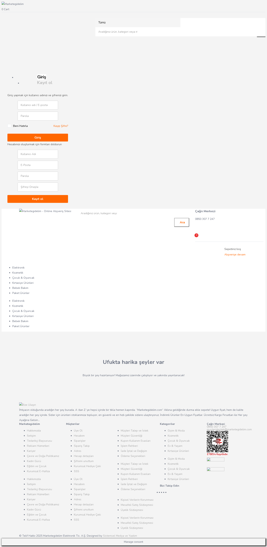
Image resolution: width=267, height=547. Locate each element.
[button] (133, 9)
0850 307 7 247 (216, 427)
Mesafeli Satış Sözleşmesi (137, 505)
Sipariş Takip (82, 446)
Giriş (41, 77)
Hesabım (79, 436)
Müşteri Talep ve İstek (134, 430)
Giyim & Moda (176, 430)
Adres (77, 451)
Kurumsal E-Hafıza (38, 471)
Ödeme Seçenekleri (133, 456)
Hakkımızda (34, 430)
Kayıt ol (44, 83)
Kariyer (31, 451)
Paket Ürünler (21, 293)
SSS (76, 471)
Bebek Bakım (20, 288)
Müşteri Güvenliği (131, 436)
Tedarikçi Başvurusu (39, 441)
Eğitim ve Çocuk (37, 466)
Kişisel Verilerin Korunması (137, 500)
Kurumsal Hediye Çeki (87, 466)
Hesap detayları (84, 456)
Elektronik (18, 267)
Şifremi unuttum (84, 461)
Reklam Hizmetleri (38, 446)
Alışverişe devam (234, 254)
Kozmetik (17, 273)
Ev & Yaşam (175, 446)
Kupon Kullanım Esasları (136, 441)
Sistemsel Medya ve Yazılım (120, 536)
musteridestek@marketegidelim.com (229, 429)
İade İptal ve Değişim (134, 451)
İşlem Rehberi (129, 446)
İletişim (31, 436)
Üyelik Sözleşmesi (132, 510)
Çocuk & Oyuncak (23, 278)
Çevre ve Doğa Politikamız (43, 456)
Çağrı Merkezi (205, 211)
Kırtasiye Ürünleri (23, 283)
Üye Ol (78, 430)
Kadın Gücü (34, 461)
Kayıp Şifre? (61, 126)
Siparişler (80, 441)
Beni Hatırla (20, 126)
